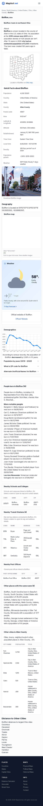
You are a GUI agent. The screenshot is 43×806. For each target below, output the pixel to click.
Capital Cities (6, 772)
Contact (25, 790)
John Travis (8, 434)
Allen (6, 34)
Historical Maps (28, 772)
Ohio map (29, 83)
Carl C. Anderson (11, 412)
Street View (6, 787)
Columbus (6, 725)
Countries (5, 766)
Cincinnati (5, 730)
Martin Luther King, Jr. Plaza (15, 539)
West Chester (7, 747)
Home (4, 10)
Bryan (13, 531)
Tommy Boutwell (10, 456)
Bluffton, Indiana (10, 600)
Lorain (4, 742)
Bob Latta (28, 395)
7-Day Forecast (9, 306)
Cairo (5, 681)
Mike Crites (8, 445)
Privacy (25, 787)
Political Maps (28, 769)
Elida (5, 673)
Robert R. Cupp (10, 451)
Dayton (4, 737)
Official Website (22, 319)
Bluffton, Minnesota (11, 610)
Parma (4, 740)
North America (12, 10)
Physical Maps (28, 766)
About (25, 781)
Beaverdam (7, 707)
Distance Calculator (8, 781)
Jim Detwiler (9, 429)
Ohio (30, 10)
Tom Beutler (9, 467)
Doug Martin (9, 418)
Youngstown (7, 745)
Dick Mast (23, 397)
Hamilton (5, 750)
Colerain (5, 752)
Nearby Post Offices (12, 564)
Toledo (4, 732)
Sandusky (14, 556)
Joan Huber (9, 462)
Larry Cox (8, 440)
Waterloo (14, 548)
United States (22, 10)
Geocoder (5, 784)
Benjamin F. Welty (11, 407)
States (4, 769)
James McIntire (10, 423)
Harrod (5, 691)
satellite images (27, 255)
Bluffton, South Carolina (13, 592)
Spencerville (7, 663)
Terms (25, 784)
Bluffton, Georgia (10, 618)
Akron (4, 735)
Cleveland (5, 727)
